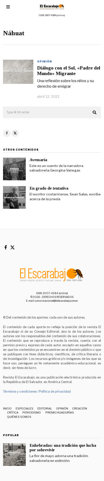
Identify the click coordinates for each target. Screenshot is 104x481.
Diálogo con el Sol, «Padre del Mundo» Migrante (68, 70)
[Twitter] (15, 133)
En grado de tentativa (49, 188)
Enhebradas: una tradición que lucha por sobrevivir (63, 447)
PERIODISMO (31, 412)
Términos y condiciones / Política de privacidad (37, 391)
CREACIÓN (79, 408)
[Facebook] (7, 133)
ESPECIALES (24, 408)
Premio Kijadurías (59, 412)
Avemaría (38, 159)
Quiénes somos (19, 417)
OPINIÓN (44, 61)
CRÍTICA (12, 412)
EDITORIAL (44, 408)
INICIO (7, 408)
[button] (95, 113)
